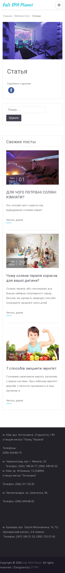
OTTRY (35, 567)
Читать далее (14, 220)
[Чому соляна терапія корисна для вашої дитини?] (32, 250)
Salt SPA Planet (18, 5)
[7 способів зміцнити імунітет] (32, 343)
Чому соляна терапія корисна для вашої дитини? (31, 278)
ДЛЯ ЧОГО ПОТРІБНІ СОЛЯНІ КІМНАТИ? (31, 194)
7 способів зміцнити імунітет (31, 368)
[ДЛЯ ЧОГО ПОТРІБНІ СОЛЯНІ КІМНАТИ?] (32, 167)
